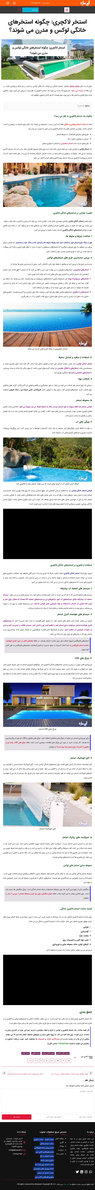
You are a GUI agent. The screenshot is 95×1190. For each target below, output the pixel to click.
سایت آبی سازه (77, 90)
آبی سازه (66, 1184)
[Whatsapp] (14, 3)
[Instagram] (8, 3)
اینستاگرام (56, 1039)
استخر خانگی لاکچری (62, 1053)
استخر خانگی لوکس (48, 1053)
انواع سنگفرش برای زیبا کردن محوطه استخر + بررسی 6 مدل (29, 893)
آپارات (49, 1039)
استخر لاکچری (35, 1053)
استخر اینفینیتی (67, 143)
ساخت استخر (74, 86)
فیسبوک (41, 1039)
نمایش (81, 106)
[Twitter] (77, 1172)
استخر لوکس (26, 1053)
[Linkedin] (82, 1172)
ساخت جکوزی (38, 1139)
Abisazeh (38, 1184)
